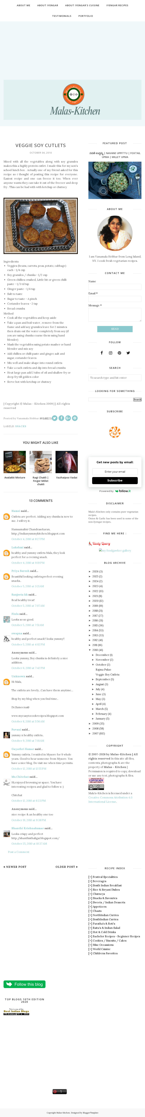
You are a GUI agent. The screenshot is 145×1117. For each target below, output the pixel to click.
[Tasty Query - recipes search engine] (99, 546)
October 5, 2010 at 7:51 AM (27, 625)
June (99, 694)
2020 (95, 600)
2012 (95, 640)
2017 (95, 615)
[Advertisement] (72, 46)
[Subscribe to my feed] (115, 436)
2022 (95, 591)
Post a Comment (18, 852)
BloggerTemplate (90, 1113)
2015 (95, 625)
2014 (95, 630)
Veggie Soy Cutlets (107, 674)
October (101, 664)
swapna (16, 633)
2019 (95, 605)
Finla (15, 614)
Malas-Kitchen (63, 1113)
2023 (95, 586)
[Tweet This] (54, 418)
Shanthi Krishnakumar (27, 828)
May (98, 699)
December (102, 655)
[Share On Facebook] (61, 418)
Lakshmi (17, 547)
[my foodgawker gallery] (115, 550)
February (101, 713)
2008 (95, 728)
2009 (95, 723)
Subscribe (115, 480)
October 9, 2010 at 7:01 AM (27, 740)
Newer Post (16, 866)
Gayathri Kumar (22, 749)
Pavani (16, 729)
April (99, 704)
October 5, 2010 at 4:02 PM (28, 644)
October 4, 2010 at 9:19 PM (27, 562)
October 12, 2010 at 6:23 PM (28, 800)
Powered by (106, 491)
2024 (95, 581)
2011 (94, 645)
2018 (95, 610)
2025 (95, 576)
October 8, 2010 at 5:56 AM (27, 721)
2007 (95, 733)
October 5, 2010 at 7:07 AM (27, 605)
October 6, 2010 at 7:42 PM (28, 668)
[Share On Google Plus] (68, 418)
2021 (95, 596)
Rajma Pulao (103, 669)
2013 (95, 635)
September (103, 679)
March (100, 709)
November (102, 659)
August (100, 684)
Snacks (20, 426)
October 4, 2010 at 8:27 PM (28, 539)
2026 (95, 571)
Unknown (18, 676)
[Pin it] (75, 418)
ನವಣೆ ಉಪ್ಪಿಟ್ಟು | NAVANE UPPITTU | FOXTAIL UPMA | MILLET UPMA (114, 155)
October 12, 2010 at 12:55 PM (28, 768)
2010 (95, 650)
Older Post (65, 866)
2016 (95, 620)
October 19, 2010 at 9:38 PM (28, 820)
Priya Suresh (20, 571)
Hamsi (15, 511)
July (98, 689)
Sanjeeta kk (19, 594)
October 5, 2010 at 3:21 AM (27, 586)
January (100, 718)
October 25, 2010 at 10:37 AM (29, 843)
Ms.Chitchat (20, 776)
